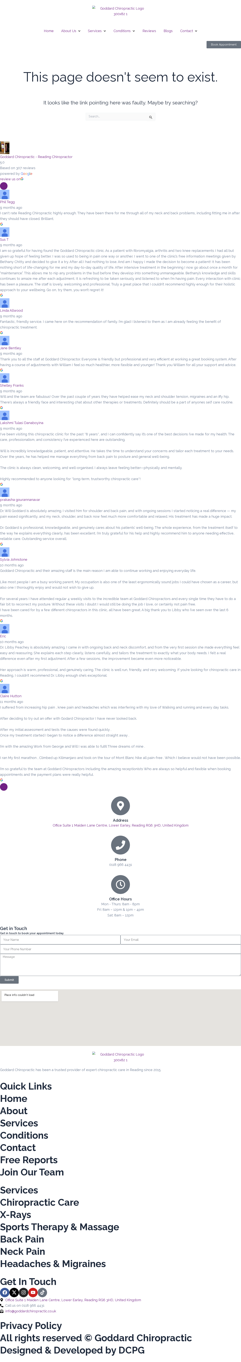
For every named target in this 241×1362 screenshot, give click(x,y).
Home (49, 31)
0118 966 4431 (120, 865)
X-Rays (15, 1214)
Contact (186, 31)
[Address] (120, 805)
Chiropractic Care (39, 1202)
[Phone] (120, 845)
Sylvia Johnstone (13, 559)
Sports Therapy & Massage (59, 1226)
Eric (3, 636)
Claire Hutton (10, 696)
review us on (10, 179)
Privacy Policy (31, 1325)
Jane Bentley (10, 348)
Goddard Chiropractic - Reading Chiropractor (36, 157)
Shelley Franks (12, 385)
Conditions (122, 31)
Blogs (168, 31)
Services (95, 31)
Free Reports (29, 1159)
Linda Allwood (11, 310)
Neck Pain (22, 1251)
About (13, 1110)
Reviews (149, 31)
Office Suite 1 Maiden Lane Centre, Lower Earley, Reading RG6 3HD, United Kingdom (120, 825)
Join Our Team (32, 1172)
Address (120, 820)
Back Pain (22, 1239)
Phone (121, 859)
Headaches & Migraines (53, 1263)
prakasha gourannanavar (20, 500)
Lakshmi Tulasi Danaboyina (21, 423)
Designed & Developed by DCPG (72, 1350)
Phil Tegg (7, 202)
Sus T (4, 239)
